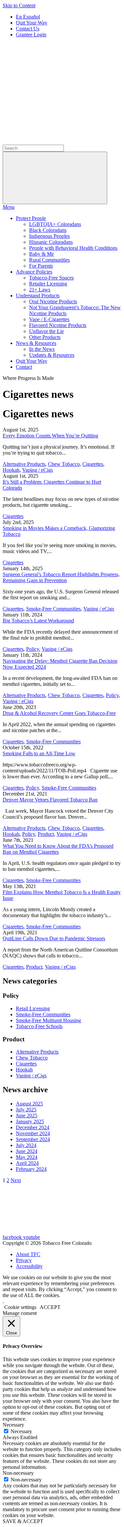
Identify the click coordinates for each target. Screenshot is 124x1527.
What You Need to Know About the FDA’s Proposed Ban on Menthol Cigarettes (58, 849)
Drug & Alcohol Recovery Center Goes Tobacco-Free (59, 713)
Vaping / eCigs (37, 470)
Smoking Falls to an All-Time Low (39, 753)
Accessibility (29, 1266)
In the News (42, 349)
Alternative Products (24, 464)
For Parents (41, 266)
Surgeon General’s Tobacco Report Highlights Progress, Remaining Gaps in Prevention (61, 577)
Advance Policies (34, 272)
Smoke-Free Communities (53, 609)
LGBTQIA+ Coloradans (55, 224)
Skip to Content (19, 5)
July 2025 (26, 1109)
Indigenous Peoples (49, 236)
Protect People (31, 218)
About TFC (28, 1254)
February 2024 (31, 1169)
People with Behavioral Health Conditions (73, 248)
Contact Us (27, 28)
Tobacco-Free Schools (39, 1026)
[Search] (52, 141)
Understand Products (38, 295)
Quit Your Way (31, 22)
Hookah (11, 470)
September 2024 (33, 1139)
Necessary (21, 1431)
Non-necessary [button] (18, 1473)
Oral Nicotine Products (53, 301)
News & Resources (36, 343)
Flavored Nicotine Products (57, 325)
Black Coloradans (47, 230)
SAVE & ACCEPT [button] (23, 1521)
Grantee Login (31, 34)
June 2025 (26, 1115)
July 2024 (26, 1145)
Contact (24, 367)
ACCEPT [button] (50, 1307)
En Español (28, 16)
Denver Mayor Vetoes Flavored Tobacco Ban (50, 799)
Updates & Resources (51, 355)
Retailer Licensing (48, 283)
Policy (32, 649)
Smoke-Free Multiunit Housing (48, 1020)
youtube (31, 1237)
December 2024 (32, 1127)
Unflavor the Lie (46, 331)
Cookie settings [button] (20, 1307)
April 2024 (27, 1163)
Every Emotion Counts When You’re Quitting (50, 435)
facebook (13, 1237)
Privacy (24, 1260)
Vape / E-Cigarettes (49, 319)
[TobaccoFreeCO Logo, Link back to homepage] (52, 90)
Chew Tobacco (64, 464)
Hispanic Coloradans (51, 242)
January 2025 (30, 1121)
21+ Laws (39, 289)
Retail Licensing (33, 1008)
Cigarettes (92, 464)
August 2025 (29, 1103)
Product (46, 834)
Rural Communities (49, 260)
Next (16, 1180)
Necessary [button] (13, 1425)
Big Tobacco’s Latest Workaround (38, 620)
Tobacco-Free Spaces (51, 277)
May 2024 (26, 1157)
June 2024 (26, 1151)
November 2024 (33, 1133)
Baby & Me (41, 254)
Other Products (45, 337)
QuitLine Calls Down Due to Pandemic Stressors (54, 938)
